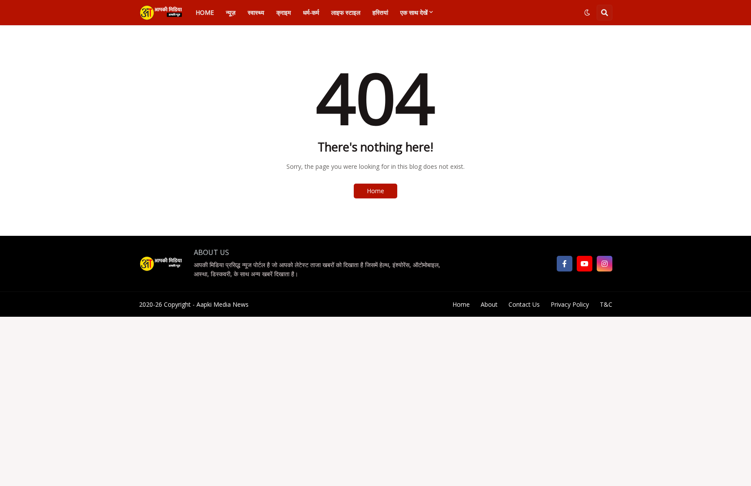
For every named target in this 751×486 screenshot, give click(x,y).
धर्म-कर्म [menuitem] (311, 12)
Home (375, 191)
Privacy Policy (570, 304)
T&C (606, 304)
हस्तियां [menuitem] (380, 12)
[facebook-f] (564, 263)
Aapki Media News (222, 304)
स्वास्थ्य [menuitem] (256, 12)
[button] (587, 12)
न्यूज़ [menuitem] (231, 12)
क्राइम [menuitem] (283, 12)
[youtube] (584, 263)
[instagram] (604, 263)
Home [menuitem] (205, 12)
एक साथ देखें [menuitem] (414, 12)
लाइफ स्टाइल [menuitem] (345, 12)
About (489, 304)
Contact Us (524, 304)
